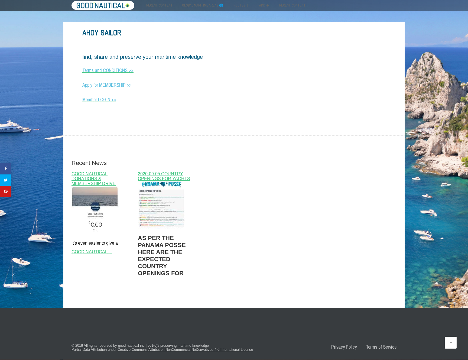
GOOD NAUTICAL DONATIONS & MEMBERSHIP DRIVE (94, 178)
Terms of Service (381, 346)
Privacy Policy (344, 346)
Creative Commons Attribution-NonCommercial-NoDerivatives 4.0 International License (185, 350)
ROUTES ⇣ (241, 5)
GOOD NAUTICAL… (92, 251)
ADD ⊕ (264, 5)
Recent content (159, 5)
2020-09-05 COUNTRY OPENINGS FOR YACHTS (164, 176)
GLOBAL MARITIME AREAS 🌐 (202, 5)
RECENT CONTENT (292, 5)
